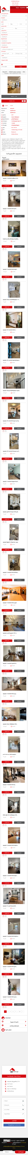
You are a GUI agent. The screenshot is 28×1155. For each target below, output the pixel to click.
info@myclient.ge (15, 1)
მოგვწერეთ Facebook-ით (14, 1125)
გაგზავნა (14, 1120)
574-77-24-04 (15, 5)
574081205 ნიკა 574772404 (16, 129)
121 (19, 1011)
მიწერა (7, 1152)
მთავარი (5, 71)
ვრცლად (19, 185)
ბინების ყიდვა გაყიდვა (15, 71)
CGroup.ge (23, 1142)
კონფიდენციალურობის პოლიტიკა (12, 1146)
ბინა (24, 71)
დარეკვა (21, 1152)
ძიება (21, 66)
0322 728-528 (15, 3)
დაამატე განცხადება (14, 1025)
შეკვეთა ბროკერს (14, 1022)
